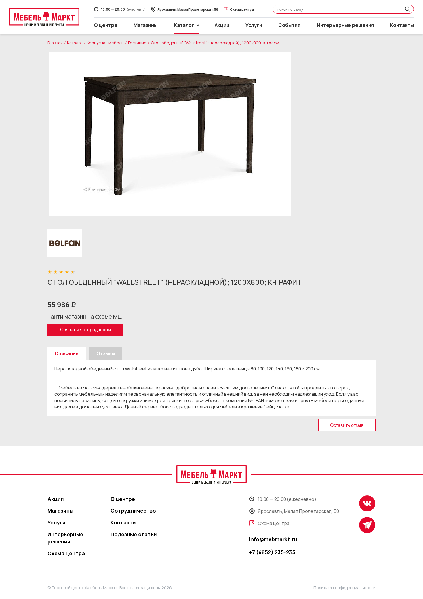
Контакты (402, 25)
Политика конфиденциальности (344, 587)
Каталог (75, 42)
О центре (105, 25)
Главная (55, 42)
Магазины (145, 25)
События (289, 25)
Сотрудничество (133, 510)
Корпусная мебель (105, 42)
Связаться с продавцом (85, 329)
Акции (222, 25)
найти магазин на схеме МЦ (84, 316)
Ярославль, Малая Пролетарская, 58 (298, 511)
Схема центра (66, 553)
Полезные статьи (133, 534)
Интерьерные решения (345, 25)
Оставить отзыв (347, 425)
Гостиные (137, 42)
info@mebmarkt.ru (273, 539)
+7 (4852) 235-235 (272, 552)
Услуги (253, 25)
